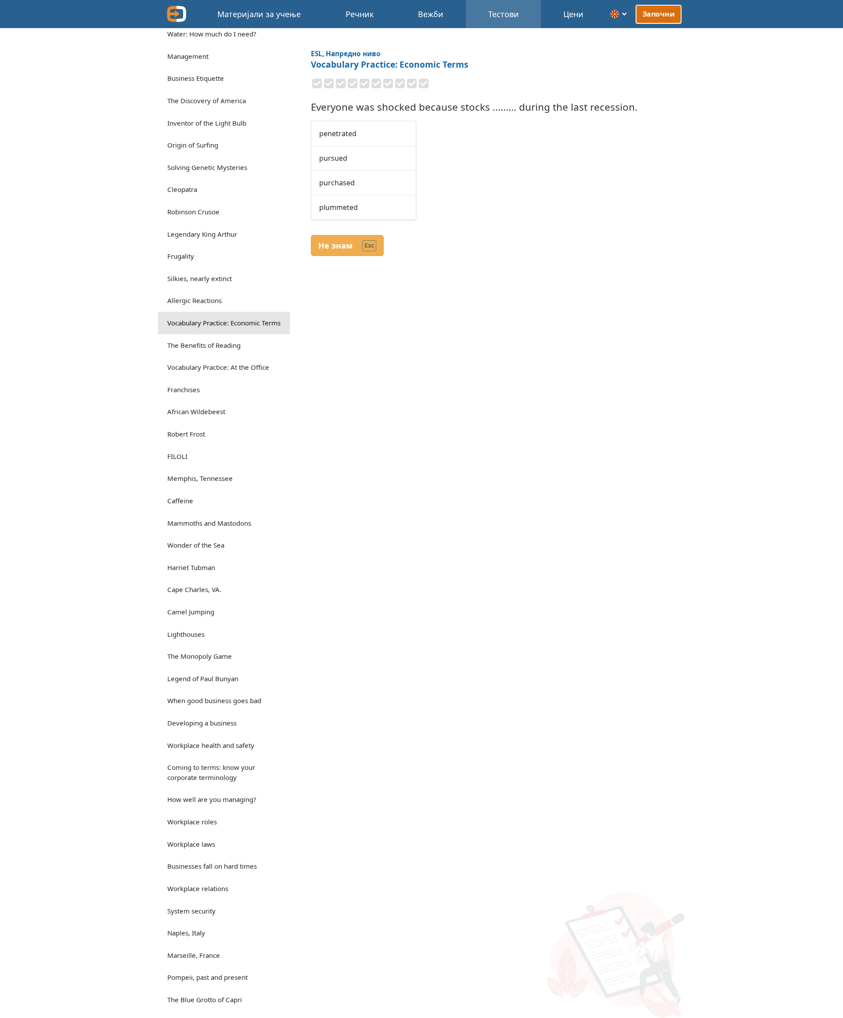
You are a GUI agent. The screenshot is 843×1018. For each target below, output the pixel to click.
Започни (658, 14)
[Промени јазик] (618, 14)
